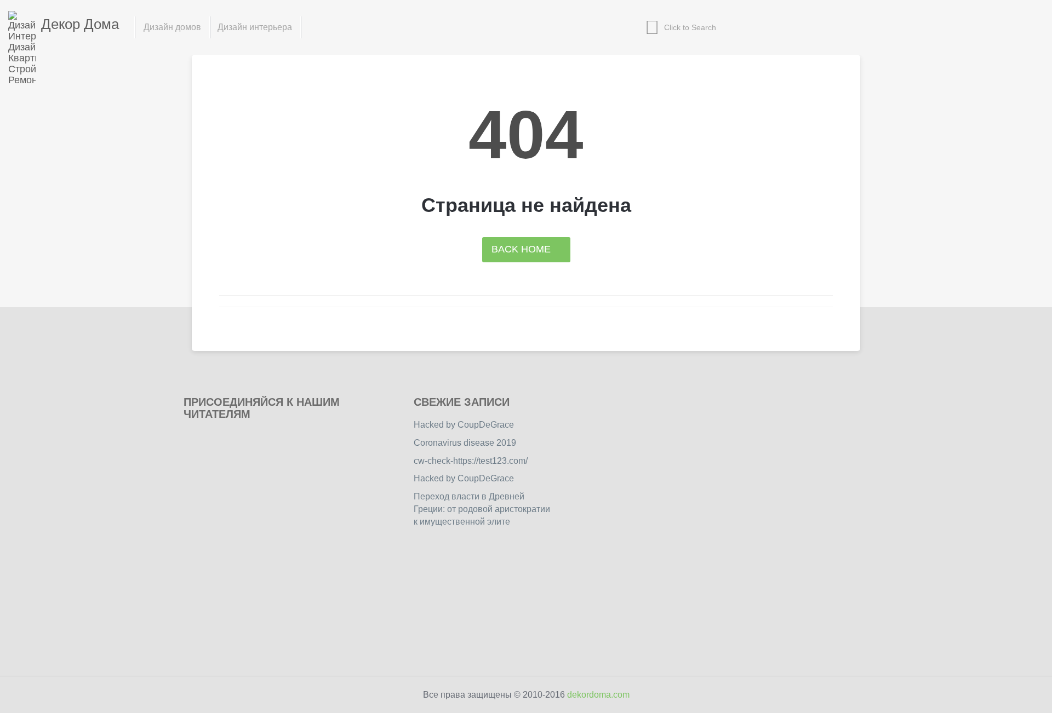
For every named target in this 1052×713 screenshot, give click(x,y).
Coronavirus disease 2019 (465, 442)
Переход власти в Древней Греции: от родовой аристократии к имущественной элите (482, 509)
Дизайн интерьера (255, 27)
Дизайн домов (172, 27)
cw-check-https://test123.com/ (471, 460)
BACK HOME (522, 249)
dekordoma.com (598, 694)
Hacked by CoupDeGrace (464, 424)
